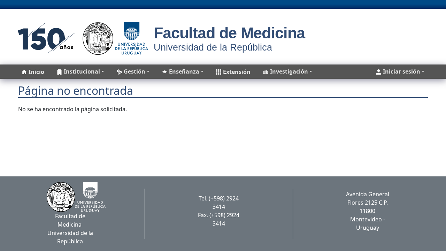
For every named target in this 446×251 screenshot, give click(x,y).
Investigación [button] (289, 71)
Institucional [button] (82, 71)
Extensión (237, 72)
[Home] (80, 38)
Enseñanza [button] (184, 71)
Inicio (36, 72)
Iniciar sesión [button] (401, 71)
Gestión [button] (134, 71)
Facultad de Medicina (229, 33)
